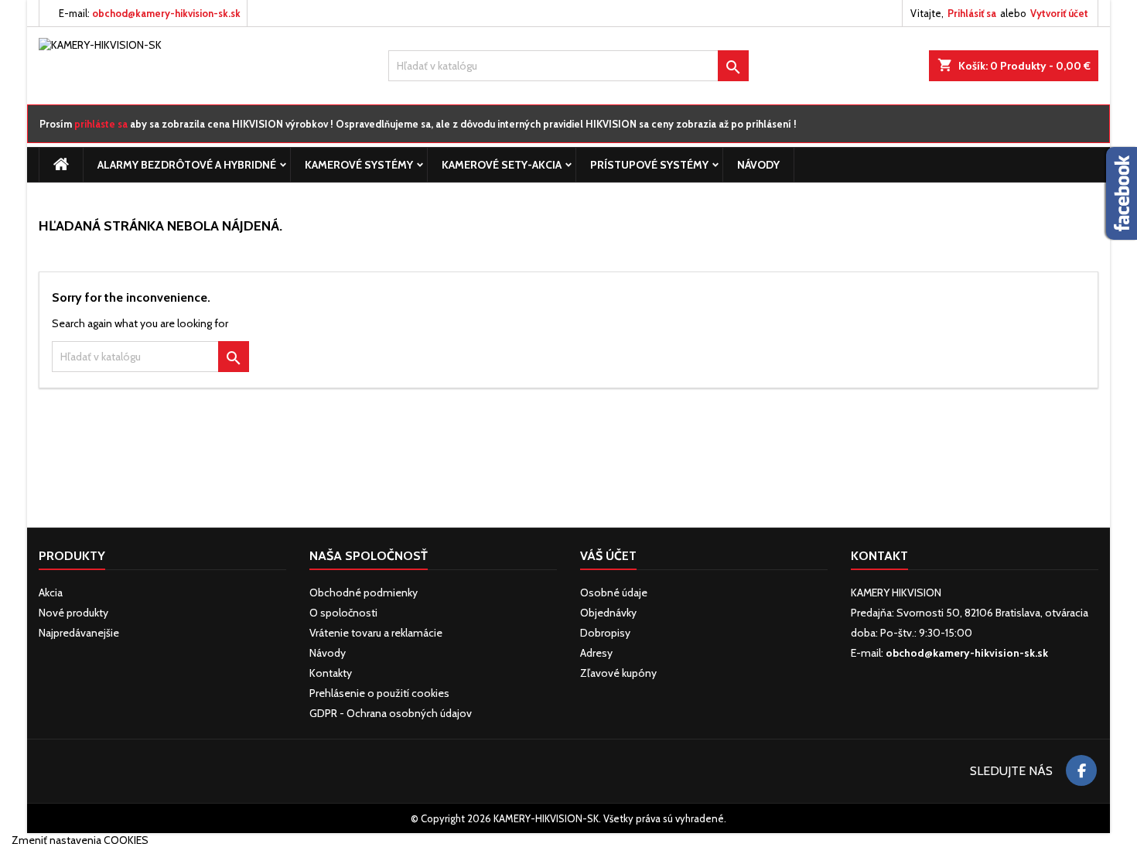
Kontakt (879, 555)
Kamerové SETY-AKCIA (502, 165)
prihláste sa (101, 124)
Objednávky (608, 613)
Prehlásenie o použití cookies (379, 693)
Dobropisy (605, 633)
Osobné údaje (613, 592)
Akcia (51, 592)
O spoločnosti (343, 613)
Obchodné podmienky (363, 592)
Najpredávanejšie (79, 633)
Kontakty (330, 673)
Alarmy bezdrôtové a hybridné (186, 165)
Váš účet (608, 555)
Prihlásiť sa (971, 13)
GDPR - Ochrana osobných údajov (390, 713)
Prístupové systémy (649, 165)
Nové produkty (73, 613)
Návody (758, 165)
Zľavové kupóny (618, 673)
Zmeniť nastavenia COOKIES (80, 840)
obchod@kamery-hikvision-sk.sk (166, 13)
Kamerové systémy (359, 165)
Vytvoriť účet (1059, 13)
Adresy (596, 653)
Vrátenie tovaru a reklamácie (375, 633)
